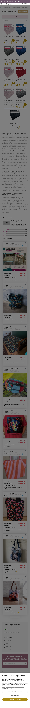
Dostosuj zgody (15, 695)
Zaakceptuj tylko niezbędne (15, 691)
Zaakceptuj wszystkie (15, 699)
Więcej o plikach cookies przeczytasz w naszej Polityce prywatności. (13, 687)
